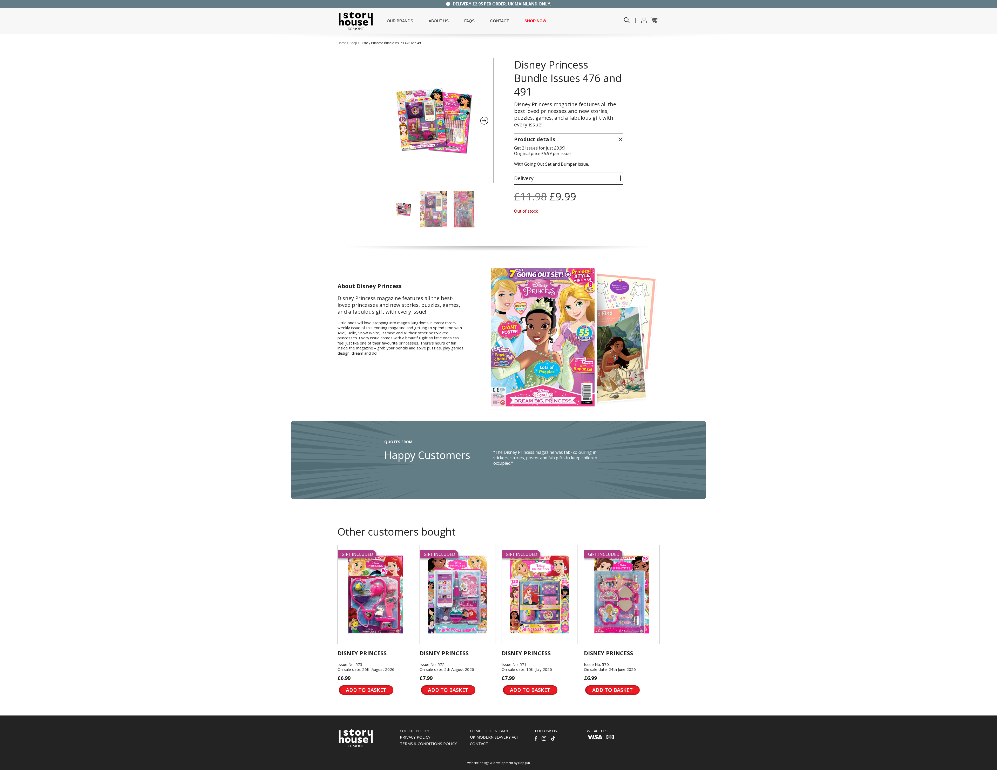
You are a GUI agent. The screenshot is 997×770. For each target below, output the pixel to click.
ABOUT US (439, 21)
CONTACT (499, 21)
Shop (353, 43)
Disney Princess (362, 653)
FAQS (469, 21)
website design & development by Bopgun (498, 763)
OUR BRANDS (400, 21)
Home (342, 43)
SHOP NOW (535, 21)
